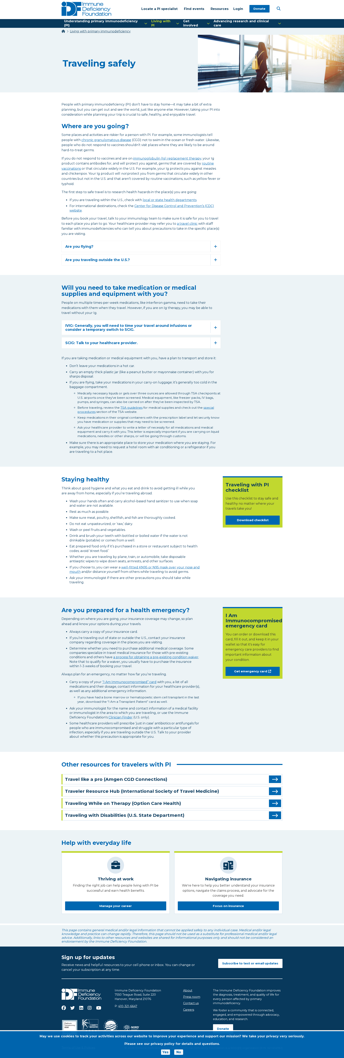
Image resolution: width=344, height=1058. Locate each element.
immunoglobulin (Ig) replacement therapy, (167, 158)
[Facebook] (64, 1008)
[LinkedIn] (81, 1008)
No (178, 1052)
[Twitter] (72, 1008)
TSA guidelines (131, 407)
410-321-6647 (127, 1006)
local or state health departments (169, 200)
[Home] (63, 31)
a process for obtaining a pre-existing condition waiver (155, 657)
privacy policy (163, 1044)
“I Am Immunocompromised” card (129, 682)
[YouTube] (98, 1008)
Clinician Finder (120, 717)
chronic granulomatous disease (106, 140)
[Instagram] (90, 1008)
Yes (165, 1052)
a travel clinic (187, 224)
